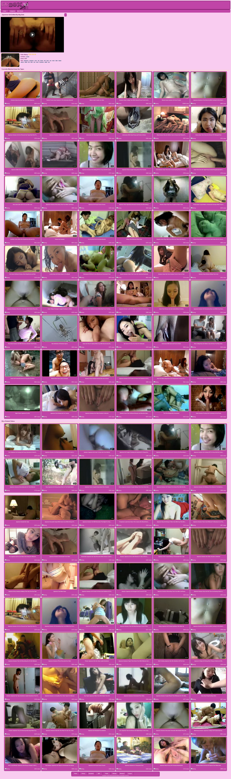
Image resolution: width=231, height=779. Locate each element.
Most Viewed (20, 11)
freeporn (41, 62)
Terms (75, 773)
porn (53, 60)
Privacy (83, 773)
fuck (47, 60)
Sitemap (114, 773)
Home (4, 11)
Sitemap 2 (122, 773)
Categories (12, 11)
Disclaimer (91, 773)
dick (31, 62)
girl (45, 60)
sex (50, 60)
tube (56, 60)
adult (46, 62)
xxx (49, 62)
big (29, 62)
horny (41, 60)
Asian (27, 56)
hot (38, 60)
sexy (35, 60)
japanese (26, 60)
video (26, 62)
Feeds (106, 773)
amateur (31, 60)
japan (59, 60)
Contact (130, 773)
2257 (99, 773)
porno (22, 62)
